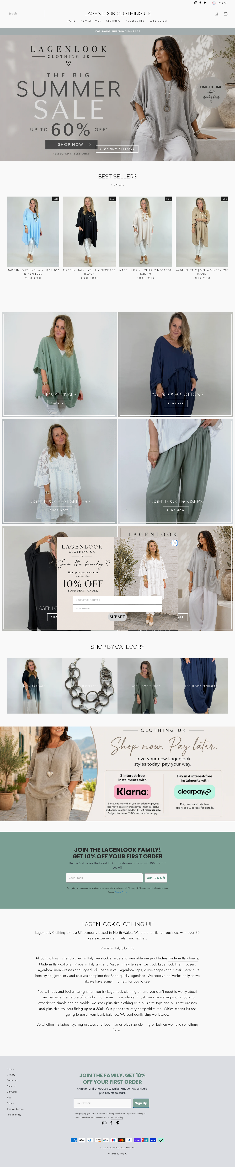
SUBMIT (117, 617)
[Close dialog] (175, 543)
